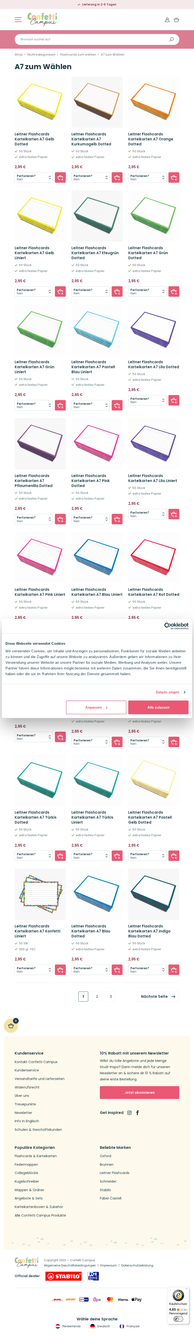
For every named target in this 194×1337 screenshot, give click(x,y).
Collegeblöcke (26, 1173)
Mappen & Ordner (29, 1190)
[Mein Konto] (167, 19)
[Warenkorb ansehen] (176, 19)
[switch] (178, 1319)
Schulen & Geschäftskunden (38, 1129)
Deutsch (103, 1326)
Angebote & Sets (29, 1198)
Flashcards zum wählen (78, 55)
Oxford (105, 1156)
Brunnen (107, 1164)
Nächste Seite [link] (154, 996)
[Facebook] (137, 1112)
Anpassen (93, 707)
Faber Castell (110, 1198)
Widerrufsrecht (27, 1087)
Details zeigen (167, 692)
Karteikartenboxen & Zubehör (39, 1207)
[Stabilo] (63, 1276)
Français (133, 1326)
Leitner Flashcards (114, 1173)
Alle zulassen (158, 707)
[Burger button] (18, 19)
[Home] (42, 19)
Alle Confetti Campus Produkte (40, 1215)
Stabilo (105, 1190)
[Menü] (186, 1290)
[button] (60, 177)
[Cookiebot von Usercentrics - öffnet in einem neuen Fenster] (168, 626)
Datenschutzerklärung (137, 1265)
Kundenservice (27, 1070)
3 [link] (111, 996)
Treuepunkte (25, 1104)
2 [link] (97, 996)
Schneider (108, 1181)
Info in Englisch (27, 1121)
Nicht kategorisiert (41, 55)
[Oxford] (93, 1276)
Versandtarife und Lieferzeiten (40, 1079)
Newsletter (23, 1113)
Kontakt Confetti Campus (36, 1062)
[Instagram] (129, 1112)
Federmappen (26, 1164)
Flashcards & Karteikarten (36, 1156)
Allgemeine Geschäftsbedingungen (70, 1265)
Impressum (108, 1265)
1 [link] (83, 996)
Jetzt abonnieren (140, 1092)
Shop (19, 55)
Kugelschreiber (27, 1181)
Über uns (22, 1095)
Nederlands (71, 1326)
